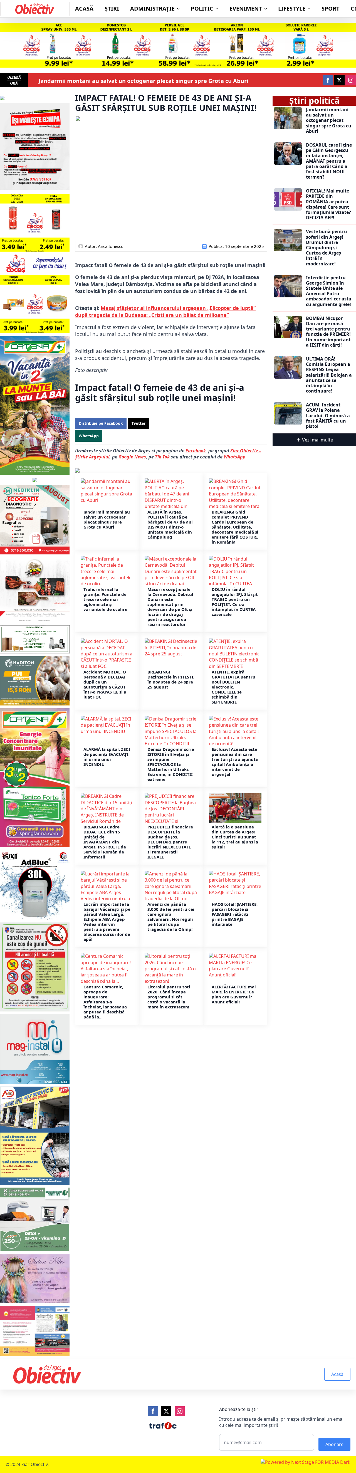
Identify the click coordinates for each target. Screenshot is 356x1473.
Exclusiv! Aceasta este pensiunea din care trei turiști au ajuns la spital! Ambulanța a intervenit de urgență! (235, 762)
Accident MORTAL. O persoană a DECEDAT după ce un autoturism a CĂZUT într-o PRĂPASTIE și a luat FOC (104, 684)
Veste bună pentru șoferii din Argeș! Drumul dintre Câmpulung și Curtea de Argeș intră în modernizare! (326, 247)
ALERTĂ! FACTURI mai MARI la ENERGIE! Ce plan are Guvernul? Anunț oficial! (234, 994)
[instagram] (350, 80)
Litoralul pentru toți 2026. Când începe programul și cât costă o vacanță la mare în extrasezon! (168, 996)
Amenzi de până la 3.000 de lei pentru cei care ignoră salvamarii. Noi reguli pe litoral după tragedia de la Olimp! (170, 917)
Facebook (196, 451)
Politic (202, 8)
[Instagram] (180, 1411)
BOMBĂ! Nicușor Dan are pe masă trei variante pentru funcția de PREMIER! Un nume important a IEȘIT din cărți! (328, 332)
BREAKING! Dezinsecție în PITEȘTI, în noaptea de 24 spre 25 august (170, 679)
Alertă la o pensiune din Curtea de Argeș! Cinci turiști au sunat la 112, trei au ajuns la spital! (235, 836)
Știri (112, 8)
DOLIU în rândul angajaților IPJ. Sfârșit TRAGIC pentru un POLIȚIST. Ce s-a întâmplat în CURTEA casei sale (235, 602)
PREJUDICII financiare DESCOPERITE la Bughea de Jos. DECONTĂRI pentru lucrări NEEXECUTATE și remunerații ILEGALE (170, 841)
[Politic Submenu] (218, 9)
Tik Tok (163, 457)
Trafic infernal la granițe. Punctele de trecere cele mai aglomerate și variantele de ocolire (105, 599)
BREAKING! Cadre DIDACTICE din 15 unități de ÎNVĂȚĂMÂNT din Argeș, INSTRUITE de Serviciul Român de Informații (104, 841)
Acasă (84, 8)
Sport (331, 8)
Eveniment (245, 8)
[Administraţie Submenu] (180, 9)
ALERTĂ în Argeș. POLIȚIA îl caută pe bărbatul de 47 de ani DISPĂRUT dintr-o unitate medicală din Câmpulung (170, 524)
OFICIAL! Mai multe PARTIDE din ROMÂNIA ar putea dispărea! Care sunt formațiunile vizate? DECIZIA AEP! (328, 204)
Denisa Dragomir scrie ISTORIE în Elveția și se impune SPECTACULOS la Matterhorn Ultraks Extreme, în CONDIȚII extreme (170, 764)
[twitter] (339, 80)
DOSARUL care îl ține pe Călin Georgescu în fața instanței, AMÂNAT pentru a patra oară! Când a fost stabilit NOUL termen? (329, 161)
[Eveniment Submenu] (267, 9)
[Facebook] (153, 1411)
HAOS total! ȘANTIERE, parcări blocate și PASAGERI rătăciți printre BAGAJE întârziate (235, 914)
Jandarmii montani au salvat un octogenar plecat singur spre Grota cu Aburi (143, 81)
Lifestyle (291, 8)
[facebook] (328, 80)
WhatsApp (235, 457)
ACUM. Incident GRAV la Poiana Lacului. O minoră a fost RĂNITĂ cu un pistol (328, 415)
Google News (132, 457)
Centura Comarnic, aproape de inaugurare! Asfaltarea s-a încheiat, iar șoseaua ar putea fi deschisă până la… (105, 1001)
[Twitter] (166, 1411)
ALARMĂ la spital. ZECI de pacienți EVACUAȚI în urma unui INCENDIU (106, 757)
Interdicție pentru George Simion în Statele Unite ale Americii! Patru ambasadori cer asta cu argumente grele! (328, 291)
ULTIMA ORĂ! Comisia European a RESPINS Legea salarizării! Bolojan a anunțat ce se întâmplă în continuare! (329, 375)
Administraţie (152, 8)
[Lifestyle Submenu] (310, 9)
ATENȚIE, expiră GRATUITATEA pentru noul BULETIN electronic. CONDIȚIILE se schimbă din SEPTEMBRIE (233, 686)
